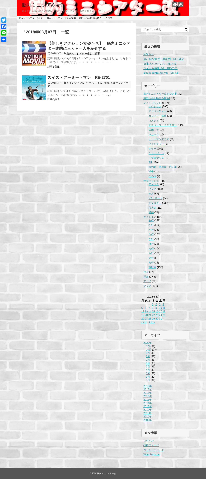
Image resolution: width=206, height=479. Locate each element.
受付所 (108, 18)
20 (146, 315)
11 (164, 308)
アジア (147, 286)
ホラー (152, 148)
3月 (148, 373)
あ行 (151, 220)
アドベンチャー (158, 111)
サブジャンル (151, 181)
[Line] (4, 33)
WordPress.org (151, 454)
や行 (151, 258)
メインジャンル (75, 82)
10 (160, 308)
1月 (148, 380)
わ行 (151, 262)
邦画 (146, 272)
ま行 (151, 248)
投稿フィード (151, 445)
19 (142, 315)
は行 (151, 243)
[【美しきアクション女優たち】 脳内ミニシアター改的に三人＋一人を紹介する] (34, 53)
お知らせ (148, 54)
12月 (148, 346)
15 (153, 311)
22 (153, 315)
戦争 (151, 171)
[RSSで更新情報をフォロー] (180, 4)
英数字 (152, 267)
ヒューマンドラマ (159, 139)
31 (160, 318)
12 (142, 311)
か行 (151, 225)
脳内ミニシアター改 (44, 5)
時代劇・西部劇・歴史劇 (163, 166)
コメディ (154, 120)
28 (149, 318)
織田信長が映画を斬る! (90, 18)
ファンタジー (156, 144)
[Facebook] (4, 26)
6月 (148, 363)
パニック (154, 134)
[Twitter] (4, 20)
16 (156, 311)
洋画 (106, 82)
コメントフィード (153, 450)
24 (160, 315)
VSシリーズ (155, 198)
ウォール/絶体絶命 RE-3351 (160, 68)
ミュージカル (156, 153)
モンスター (155, 203)
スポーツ (154, 130)
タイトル (97, 82)
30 (156, 318)
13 (146, 311)
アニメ (147, 281)
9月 (148, 353)
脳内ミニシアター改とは (31, 18)
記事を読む (53, 66)
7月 (148, 359)
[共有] (4, 39)
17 (160, 311)
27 (146, 318)
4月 (148, 370)
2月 (148, 376)
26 (142, 318)
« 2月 (144, 322)
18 (164, 311)
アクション (155, 106)
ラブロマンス (156, 158)
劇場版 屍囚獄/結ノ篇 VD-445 (161, 73)
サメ (151, 193)
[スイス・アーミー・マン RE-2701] (34, 87)
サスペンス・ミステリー (163, 125)
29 (153, 318)
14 (149, 311)
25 (164, 315)
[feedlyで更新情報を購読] (174, 4)
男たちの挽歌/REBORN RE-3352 (163, 59)
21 (149, 315)
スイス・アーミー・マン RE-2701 (78, 77)
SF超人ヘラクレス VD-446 (159, 63)
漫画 (151, 212)
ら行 (151, 253)
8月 (148, 356)
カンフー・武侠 (158, 115)
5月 (148, 366)
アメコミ (154, 184)
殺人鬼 (152, 207)
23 (156, 315)
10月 (148, 349)
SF (150, 162)
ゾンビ (152, 189)
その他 (152, 176)
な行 (151, 239)
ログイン (148, 440)
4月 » (152, 322)
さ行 (88, 82)
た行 (151, 234)
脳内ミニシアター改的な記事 (61, 18)
